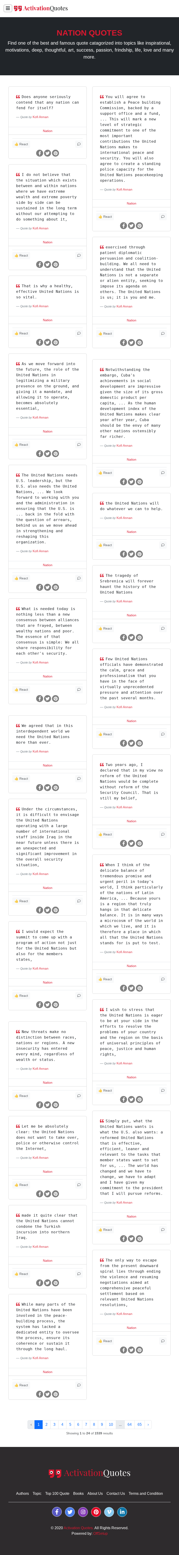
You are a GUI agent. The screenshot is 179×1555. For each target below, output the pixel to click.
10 (111, 1424)
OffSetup (100, 1533)
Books (78, 1494)
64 (129, 1424)
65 (140, 1424)
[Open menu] (8, 8)
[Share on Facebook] (39, 153)
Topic (37, 1494)
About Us (95, 1494)
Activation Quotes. (79, 1528)
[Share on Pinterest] (55, 153)
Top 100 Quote (57, 1494)
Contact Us (116, 1494)
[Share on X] (47, 153)
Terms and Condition (146, 1494)
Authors (22, 1494)
